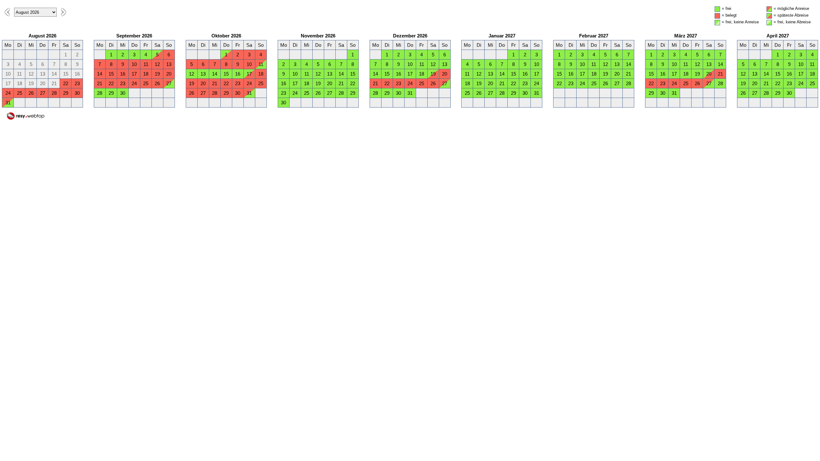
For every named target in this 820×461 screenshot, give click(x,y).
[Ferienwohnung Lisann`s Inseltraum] (25, 118)
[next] (63, 12)
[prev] (7, 12)
